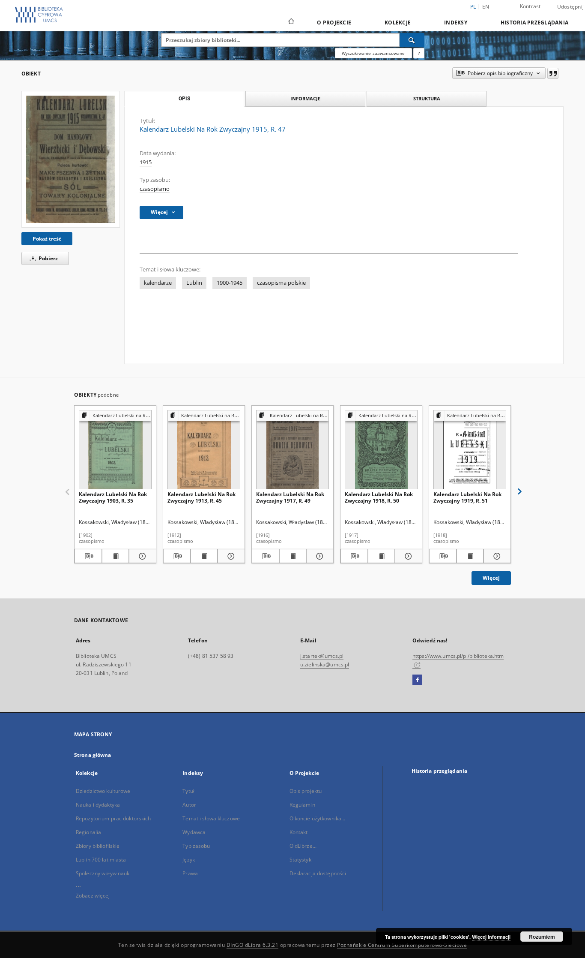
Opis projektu (306, 791)
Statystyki (301, 859)
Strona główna (92, 755)
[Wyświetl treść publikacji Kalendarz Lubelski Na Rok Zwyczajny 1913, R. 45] (204, 556)
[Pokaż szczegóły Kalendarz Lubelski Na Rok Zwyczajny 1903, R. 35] (141, 556)
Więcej (491, 577)
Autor (189, 804)
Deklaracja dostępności (318, 873)
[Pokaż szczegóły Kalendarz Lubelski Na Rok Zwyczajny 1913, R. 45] (230, 556)
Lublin (194, 282)
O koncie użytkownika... (318, 818)
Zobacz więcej (93, 895)
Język (188, 859)
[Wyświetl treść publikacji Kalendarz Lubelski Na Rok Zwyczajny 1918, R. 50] (381, 556)
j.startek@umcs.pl (321, 656)
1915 (146, 162)
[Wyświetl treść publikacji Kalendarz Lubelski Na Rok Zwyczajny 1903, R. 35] (115, 556)
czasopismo (155, 189)
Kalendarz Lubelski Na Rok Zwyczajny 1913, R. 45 (201, 497)
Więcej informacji (491, 937)
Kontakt (299, 832)
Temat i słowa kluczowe (211, 818)
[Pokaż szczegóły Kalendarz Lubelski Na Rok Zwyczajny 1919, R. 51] (496, 556)
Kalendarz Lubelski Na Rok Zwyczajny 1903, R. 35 (113, 497)
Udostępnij (570, 6)
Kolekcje (398, 22)
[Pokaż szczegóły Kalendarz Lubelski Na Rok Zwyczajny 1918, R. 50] (407, 556)
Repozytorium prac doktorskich (113, 818)
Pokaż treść (47, 238)
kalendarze (158, 282)
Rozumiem (542, 936)
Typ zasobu (196, 846)
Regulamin (302, 804)
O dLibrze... (303, 846)
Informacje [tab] (305, 98)
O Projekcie (334, 22)
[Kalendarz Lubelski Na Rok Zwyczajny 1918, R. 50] (381, 450)
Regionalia (88, 832)
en (485, 6)
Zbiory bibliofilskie (97, 846)
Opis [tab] (184, 99)
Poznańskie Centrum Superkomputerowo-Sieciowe (402, 945)
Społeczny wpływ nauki (103, 873)
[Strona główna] (290, 22)
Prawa (190, 873)
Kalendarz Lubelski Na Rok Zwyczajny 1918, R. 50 (379, 497)
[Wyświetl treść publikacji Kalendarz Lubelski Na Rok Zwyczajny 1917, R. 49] (293, 556)
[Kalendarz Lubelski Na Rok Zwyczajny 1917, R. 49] (292, 450)
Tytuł (188, 791)
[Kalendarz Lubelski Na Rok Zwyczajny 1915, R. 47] (70, 159)
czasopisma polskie (281, 282)
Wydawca (194, 832)
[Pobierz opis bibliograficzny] (88, 556)
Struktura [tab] (426, 98)
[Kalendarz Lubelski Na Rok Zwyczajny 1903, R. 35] (115, 450)
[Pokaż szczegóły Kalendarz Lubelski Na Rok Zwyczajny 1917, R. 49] (318, 556)
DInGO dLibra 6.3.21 (253, 945)
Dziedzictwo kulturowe (103, 791)
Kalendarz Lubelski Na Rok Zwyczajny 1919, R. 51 (467, 497)
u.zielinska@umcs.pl (324, 664)
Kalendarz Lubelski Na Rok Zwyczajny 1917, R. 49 (290, 497)
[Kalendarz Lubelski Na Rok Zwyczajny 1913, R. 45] (204, 450)
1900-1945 (229, 282)
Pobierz (47, 258)
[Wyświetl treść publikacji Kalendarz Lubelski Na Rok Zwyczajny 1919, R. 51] (470, 556)
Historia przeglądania (534, 22)
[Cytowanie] (552, 73)
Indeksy (455, 22)
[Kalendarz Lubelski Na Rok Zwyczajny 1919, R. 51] (470, 450)
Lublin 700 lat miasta (101, 859)
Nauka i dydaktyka (98, 804)
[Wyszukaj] (412, 40)
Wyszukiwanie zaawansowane (373, 53)
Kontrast (530, 6)
